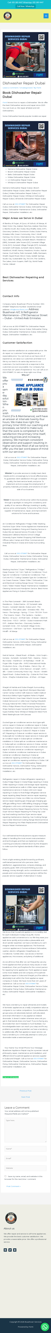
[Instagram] (14, 1250)
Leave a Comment (10, 88)
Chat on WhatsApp (11, 1077)
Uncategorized (26, 88)
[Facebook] (5, 1250)
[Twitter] (10, 1250)
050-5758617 (20, 204)
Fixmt (5, 102)
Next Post (25, 1097)
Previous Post (25, 1091)
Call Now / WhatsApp (25, 6)
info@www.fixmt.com (19, 310)
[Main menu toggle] (46, 15)
